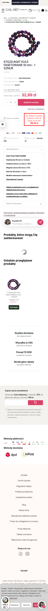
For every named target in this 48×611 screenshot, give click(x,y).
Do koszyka (14, 307)
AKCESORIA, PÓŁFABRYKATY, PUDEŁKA (25, 2)
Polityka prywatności (24, 491)
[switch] (5, 607)
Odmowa (26, 605)
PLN (33, 10)
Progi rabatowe (24, 528)
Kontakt (24, 475)
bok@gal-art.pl (37, 584)
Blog (24, 504)
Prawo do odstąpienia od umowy (24, 521)
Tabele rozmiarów (24, 534)
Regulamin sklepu (24, 486)
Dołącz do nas (24, 548)
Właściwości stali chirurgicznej (24, 540)
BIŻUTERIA (5, 2)
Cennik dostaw (24, 480)
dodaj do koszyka (31, 102)
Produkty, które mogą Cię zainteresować (20, 236)
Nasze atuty (24, 510)
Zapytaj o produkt (36, 109)
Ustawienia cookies (24, 497)
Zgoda (36, 605)
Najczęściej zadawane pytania (24, 516)
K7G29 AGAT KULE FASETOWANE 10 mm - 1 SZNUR (14, 295)
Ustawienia (14, 605)
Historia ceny (14, 90)
